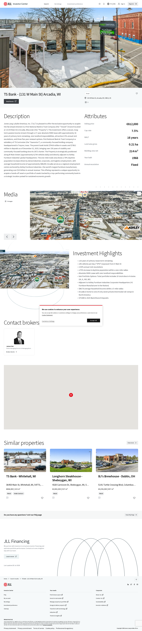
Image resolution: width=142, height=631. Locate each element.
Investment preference (10, 605)
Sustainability (100, 602)
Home (5, 579)
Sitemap (6, 609)
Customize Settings (48, 321)
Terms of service (38, 628)
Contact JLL (99, 598)
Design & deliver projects (57, 605)
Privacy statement (10, 628)
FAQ (5, 595)
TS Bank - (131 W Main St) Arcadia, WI (32, 579)
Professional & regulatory (64, 628)
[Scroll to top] (136, 579)
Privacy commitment (25, 628)
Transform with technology (57, 609)
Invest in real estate (55, 598)
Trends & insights (55, 616)
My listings (7, 602)
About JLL (99, 595)
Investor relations (101, 605)
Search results (14, 579)
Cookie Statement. (47, 315)
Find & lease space (55, 595)
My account (7, 598)
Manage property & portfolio (58, 602)
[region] (71, 315)
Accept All (93, 320)
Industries (53, 612)
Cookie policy (50, 628)
